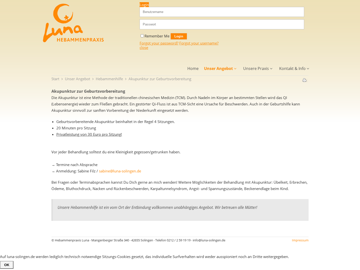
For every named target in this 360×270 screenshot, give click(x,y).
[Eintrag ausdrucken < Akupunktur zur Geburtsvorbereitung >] (304, 81)
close (144, 47)
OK (6, 265)
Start (55, 78)
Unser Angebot (77, 78)
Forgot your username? (198, 43)
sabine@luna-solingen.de (120, 171)
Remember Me (157, 36)
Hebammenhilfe (109, 78)
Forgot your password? (159, 43)
